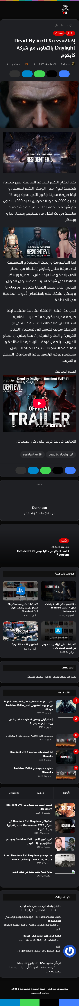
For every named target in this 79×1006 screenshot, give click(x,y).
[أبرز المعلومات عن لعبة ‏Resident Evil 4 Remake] (66, 757)
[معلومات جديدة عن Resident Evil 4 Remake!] (66, 773)
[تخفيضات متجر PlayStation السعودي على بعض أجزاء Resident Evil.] (20, 591)
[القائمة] (4, 10)
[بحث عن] (74, 10)
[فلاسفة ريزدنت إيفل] (65, 8)
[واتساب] (39, 73)
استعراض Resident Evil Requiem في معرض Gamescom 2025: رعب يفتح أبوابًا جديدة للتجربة (29, 825)
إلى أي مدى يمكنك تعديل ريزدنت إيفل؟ (39, 963)
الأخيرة (66, 792)
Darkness (65, 64)
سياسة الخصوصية (39, 993)
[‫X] (51, 73)
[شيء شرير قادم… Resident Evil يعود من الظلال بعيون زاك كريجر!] (65, 844)
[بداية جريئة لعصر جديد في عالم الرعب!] (65, 877)
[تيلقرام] (27, 73)
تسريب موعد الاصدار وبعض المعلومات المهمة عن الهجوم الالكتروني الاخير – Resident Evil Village (28, 705)
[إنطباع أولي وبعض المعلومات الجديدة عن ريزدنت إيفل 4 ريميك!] (66, 724)
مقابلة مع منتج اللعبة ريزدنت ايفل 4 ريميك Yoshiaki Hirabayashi (60, 608)
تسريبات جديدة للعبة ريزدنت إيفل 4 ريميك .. (29, 735)
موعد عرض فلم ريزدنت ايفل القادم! (42, 935)
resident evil (31, 454)
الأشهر (40, 792)
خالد (58, 946)
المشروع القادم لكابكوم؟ (24, 644)
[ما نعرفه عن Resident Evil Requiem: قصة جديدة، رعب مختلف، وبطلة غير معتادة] (65, 860)
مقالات (59, 33)
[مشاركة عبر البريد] (14, 73)
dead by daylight (60, 454)
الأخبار (58, 25)
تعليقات (14, 792)
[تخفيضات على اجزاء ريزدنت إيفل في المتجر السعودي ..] (58, 631)
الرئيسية (68, 25)
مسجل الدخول (52, 676)
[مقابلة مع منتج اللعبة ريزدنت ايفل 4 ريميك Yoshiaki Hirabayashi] (58, 591)
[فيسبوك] (64, 73)
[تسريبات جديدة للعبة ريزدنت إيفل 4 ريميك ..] (66, 741)
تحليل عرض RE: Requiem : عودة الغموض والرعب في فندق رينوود (33, 919)
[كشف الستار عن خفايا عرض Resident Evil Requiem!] (65, 810)
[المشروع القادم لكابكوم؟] (20, 631)
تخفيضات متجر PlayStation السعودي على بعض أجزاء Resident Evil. (23, 608)
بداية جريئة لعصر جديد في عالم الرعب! (32, 872)
